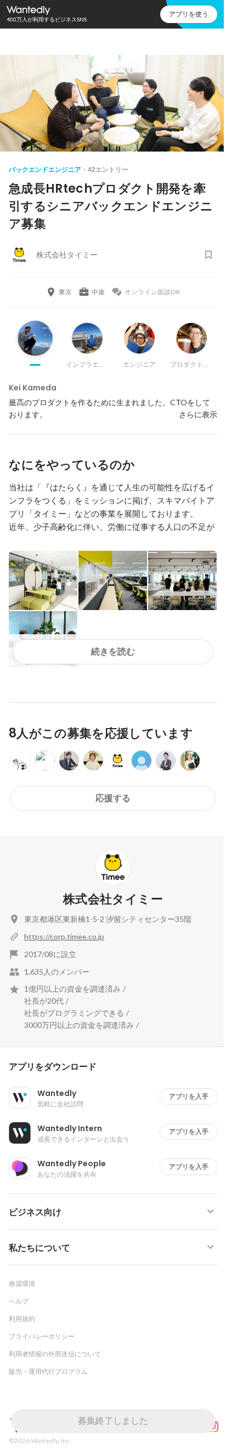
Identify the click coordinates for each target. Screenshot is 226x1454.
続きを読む (113, 651)
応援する (113, 798)
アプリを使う (188, 14)
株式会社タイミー (113, 899)
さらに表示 (198, 414)
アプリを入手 (188, 1096)
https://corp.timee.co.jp (64, 936)
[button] (117, 1067)
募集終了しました (113, 1420)
